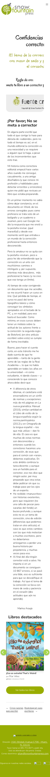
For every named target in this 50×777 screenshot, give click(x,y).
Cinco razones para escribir (14, 710)
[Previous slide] (4, 652)
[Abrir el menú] (47, 9)
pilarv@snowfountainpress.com (33, 753)
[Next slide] (46, 652)
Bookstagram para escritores (33, 710)
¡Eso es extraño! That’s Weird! (21, 673)
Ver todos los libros (24, 690)
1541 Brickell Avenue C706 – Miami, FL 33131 (29, 743)
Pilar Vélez (14, 676)
